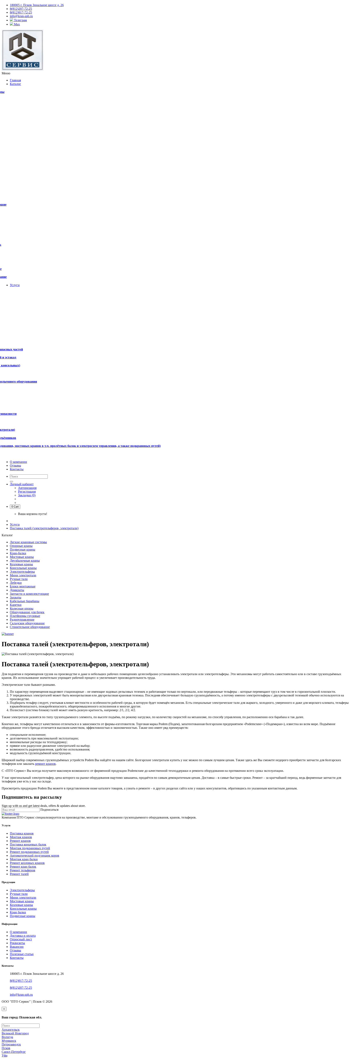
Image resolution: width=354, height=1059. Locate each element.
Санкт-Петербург (14, 1051)
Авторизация (27, 488)
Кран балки (18, 912)
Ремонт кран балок (23, 866)
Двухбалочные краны (25, 560)
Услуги (15, 524)
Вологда (7, 1037)
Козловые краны (21, 564)
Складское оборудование (27, 623)
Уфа (4, 1055)
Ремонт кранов (20, 840)
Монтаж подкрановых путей (30, 848)
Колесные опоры (21, 608)
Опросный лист (21, 939)
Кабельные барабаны (24, 601)
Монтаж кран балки (24, 859)
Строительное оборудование (30, 627)
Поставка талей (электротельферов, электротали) (44, 528)
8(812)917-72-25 (21, 980)
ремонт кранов (45, 763)
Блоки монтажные (22, 586)
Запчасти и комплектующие (29, 593)
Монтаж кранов (21, 837)
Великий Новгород (15, 1033)
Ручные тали (19, 579)
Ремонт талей (19, 874)
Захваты (15, 597)
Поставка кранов (22, 833)
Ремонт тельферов (22, 870)
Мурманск (9, 1040)
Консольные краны (23, 568)
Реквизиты (17, 943)
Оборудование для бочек (27, 612)
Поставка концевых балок (28, 844)
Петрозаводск (11, 1044)
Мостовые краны (22, 557)
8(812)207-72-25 (21, 987)
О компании (18, 932)
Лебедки (16, 582)
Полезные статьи (22, 954)
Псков (6, 1048)
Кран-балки (18, 553)
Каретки (16, 605)
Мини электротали (23, 575)
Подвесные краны (22, 549)
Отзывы (15, 950)
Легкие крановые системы (28, 542)
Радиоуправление (22, 619)
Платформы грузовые (25, 616)
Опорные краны (21, 546)
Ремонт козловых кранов (27, 863)
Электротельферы (22, 571)
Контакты (17, 957)
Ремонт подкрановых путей (29, 852)
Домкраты (17, 590)
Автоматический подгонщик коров (34, 855)
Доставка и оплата (23, 935)
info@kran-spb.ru (21, 994)
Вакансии (17, 946)
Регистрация (27, 491)
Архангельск (11, 1029)
